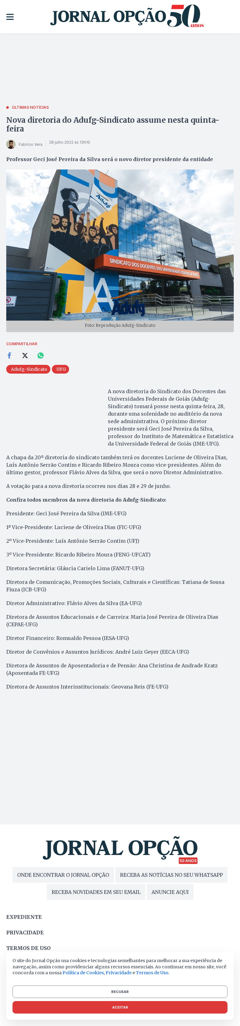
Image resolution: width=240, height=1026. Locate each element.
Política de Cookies (83, 973)
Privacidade (25, 932)
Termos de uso (28, 948)
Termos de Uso (152, 973)
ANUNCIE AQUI (170, 892)
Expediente (24, 917)
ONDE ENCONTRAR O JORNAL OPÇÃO (63, 875)
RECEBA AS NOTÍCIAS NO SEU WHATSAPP (171, 875)
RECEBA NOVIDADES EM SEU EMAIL (96, 892)
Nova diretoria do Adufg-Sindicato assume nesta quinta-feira (112, 124)
